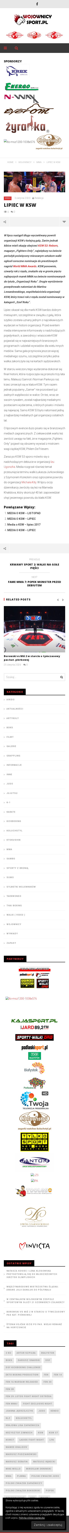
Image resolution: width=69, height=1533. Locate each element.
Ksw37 (10, 1440)
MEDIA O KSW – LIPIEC (21, 518)
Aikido (11, 699)
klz (8, 1418)
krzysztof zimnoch (19, 1432)
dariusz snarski (29, 1360)
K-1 (8, 802)
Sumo (10, 877)
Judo (10, 784)
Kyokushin (14, 840)
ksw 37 (53, 1432)
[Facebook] (37, 4)
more (64, 221)
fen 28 (10, 1389)
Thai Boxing (14, 905)
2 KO (8, 1353)
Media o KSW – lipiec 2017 (23, 524)
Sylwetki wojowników (21, 887)
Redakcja (39, 198)
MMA (8, 198)
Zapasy (11, 943)
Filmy (10, 737)
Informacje (14, 765)
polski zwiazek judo (45, 1476)
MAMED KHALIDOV (16, 1447)
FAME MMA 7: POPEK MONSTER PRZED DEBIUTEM (34, 582)
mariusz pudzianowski (21, 1454)
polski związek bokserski (23, 1490)
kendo (55, 1411)
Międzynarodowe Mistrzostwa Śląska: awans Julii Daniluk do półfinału (33, 1288)
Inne (9, 774)
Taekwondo (14, 896)
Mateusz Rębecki (44, 1461)
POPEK (50, 1490)
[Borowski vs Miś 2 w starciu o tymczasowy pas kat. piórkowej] (34, 629)
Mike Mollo (13, 1469)
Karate (11, 812)
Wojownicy (14, 924)
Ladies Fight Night (31, 1440)
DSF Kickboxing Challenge (23, 1367)
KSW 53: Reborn (48, 245)
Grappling (13, 756)
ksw (40, 1432)
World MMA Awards (24, 266)
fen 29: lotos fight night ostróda (29, 1396)
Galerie (11, 746)
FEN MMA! (11, 1403)
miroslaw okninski (38, 1469)
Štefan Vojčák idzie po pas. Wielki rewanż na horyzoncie (34, 1326)
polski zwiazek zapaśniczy (24, 1483)
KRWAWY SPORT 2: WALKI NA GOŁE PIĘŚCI (34, 564)
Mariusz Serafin (17, 1461)
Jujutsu (12, 793)
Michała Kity (29, 482)
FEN (46, 1375)
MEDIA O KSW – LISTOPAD (24, 513)
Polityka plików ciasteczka (32, 1518)
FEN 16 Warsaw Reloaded (22, 1382)
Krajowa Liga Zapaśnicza (22, 1425)
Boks (10, 727)
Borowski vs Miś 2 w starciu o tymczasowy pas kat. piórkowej (36, 1313)
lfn (51, 1440)
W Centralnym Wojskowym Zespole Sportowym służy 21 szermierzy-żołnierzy (36, 1301)
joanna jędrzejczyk (19, 1411)
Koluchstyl (14, 830)
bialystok (47, 1353)
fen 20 (47, 1382)
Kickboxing (14, 821)
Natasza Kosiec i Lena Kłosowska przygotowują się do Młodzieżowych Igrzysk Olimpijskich (32, 1274)
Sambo (11, 858)
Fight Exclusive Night (37, 1403)
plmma (21, 1476)
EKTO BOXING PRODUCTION (22, 1375)
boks (9, 1360)
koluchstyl (24, 1418)
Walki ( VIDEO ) (16, 915)
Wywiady (12, 933)
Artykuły (13, 718)
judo (42, 1411)
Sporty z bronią (17, 868)
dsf (47, 1360)
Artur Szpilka (26, 1353)
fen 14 (58, 1375)
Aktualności (15, 709)
